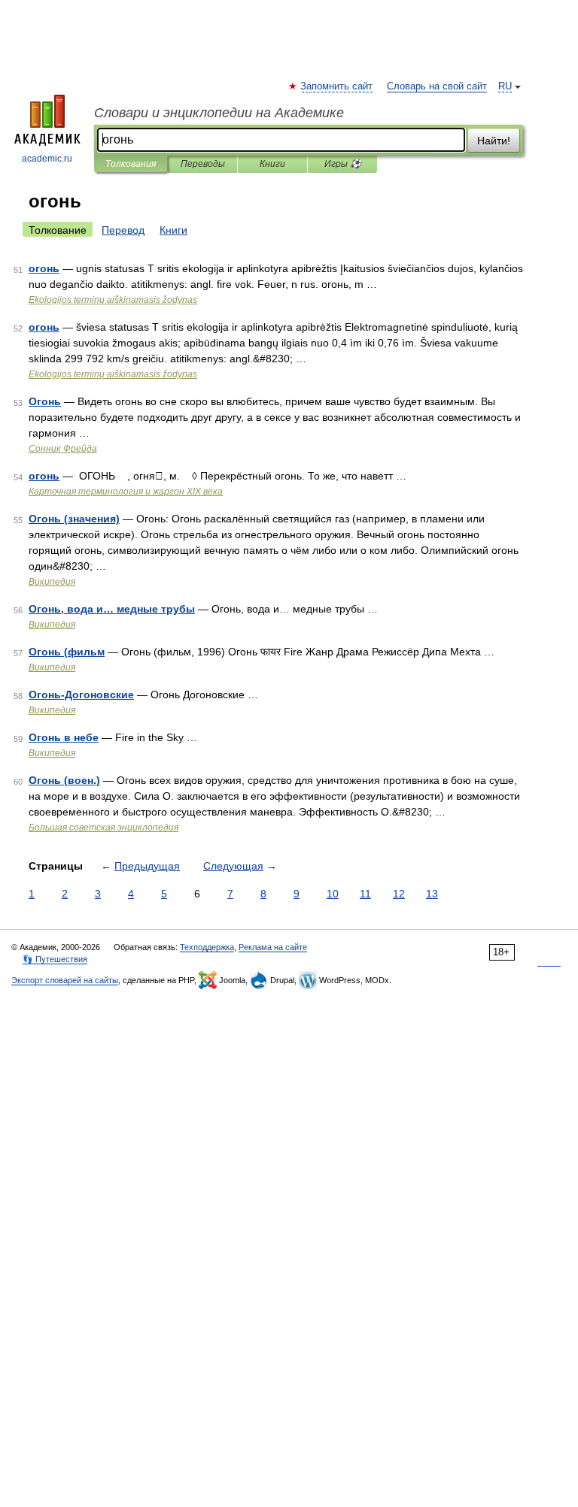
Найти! (493, 141)
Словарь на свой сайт (437, 86)
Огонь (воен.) (64, 780)
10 (333, 894)
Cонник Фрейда (63, 448)
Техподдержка (207, 947)
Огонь (45, 401)
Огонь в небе (64, 737)
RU (505, 86)
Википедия (52, 581)
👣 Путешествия (55, 959)
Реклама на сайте (273, 947)
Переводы (203, 164)
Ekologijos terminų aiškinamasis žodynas (113, 300)
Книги (272, 164)
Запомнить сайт (337, 86)
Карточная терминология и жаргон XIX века (126, 491)
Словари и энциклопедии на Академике (219, 112)
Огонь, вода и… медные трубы (112, 609)
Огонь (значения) (74, 519)
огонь (44, 268)
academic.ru (47, 158)
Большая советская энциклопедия (103, 827)
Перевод (123, 230)
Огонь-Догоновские (81, 694)
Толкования (130, 164)
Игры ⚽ (342, 164)
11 (365, 894)
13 (432, 894)
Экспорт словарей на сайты (64, 980)
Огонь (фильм (67, 652)
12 (399, 894)
